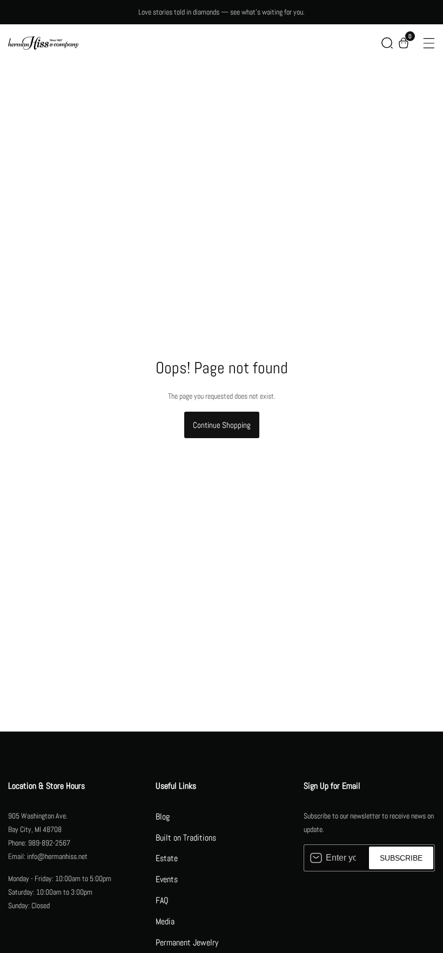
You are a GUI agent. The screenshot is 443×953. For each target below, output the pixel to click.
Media (165, 921)
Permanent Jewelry (187, 942)
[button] (387, 42)
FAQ (162, 900)
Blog (163, 816)
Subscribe (401, 858)
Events (167, 879)
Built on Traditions (186, 837)
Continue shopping (222, 425)
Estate (167, 858)
